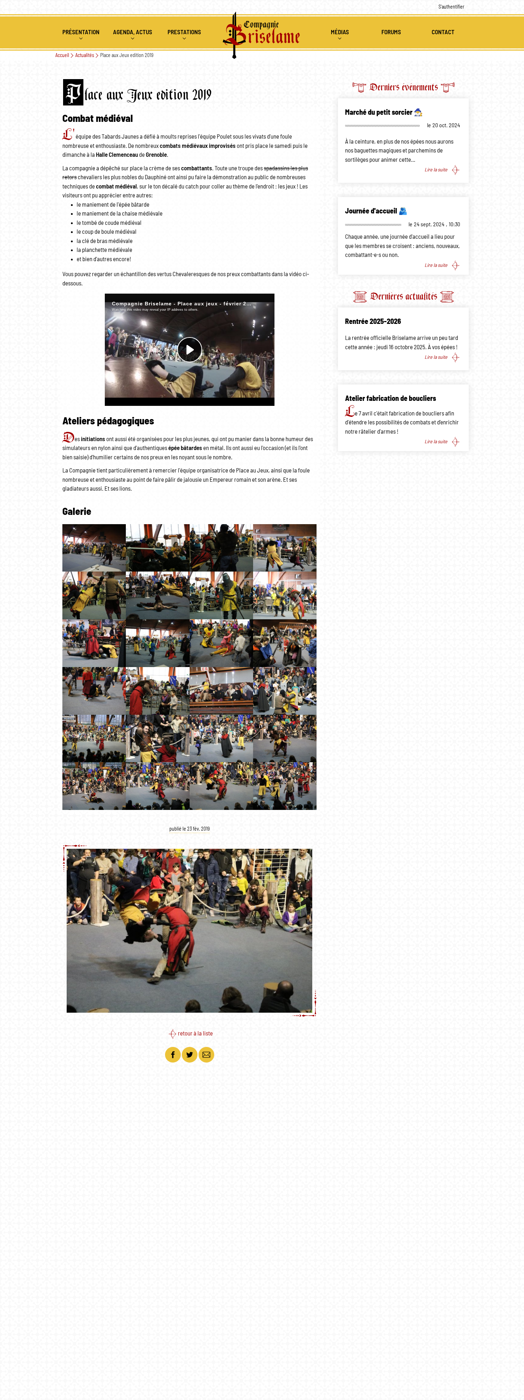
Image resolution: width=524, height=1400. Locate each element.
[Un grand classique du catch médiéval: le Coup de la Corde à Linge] (94, 595)
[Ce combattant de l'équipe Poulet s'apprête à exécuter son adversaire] (157, 547)
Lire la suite (436, 169)
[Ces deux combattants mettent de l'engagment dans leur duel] (221, 547)
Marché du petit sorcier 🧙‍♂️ (384, 112)
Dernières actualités (403, 296)
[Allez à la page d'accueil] (262, 35)
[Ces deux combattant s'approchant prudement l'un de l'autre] (285, 595)
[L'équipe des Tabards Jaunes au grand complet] (94, 547)
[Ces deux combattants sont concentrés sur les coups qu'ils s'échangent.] (157, 738)
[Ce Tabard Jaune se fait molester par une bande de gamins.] (94, 690)
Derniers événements (403, 87)
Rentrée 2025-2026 (373, 321)
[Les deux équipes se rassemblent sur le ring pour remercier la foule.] (285, 785)
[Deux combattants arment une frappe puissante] (285, 547)
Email (206, 1054)
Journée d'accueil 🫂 (376, 211)
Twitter (189, 1054)
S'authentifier (451, 7)
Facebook (173, 1054)
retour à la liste (195, 1033)
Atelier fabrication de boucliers (390, 398)
